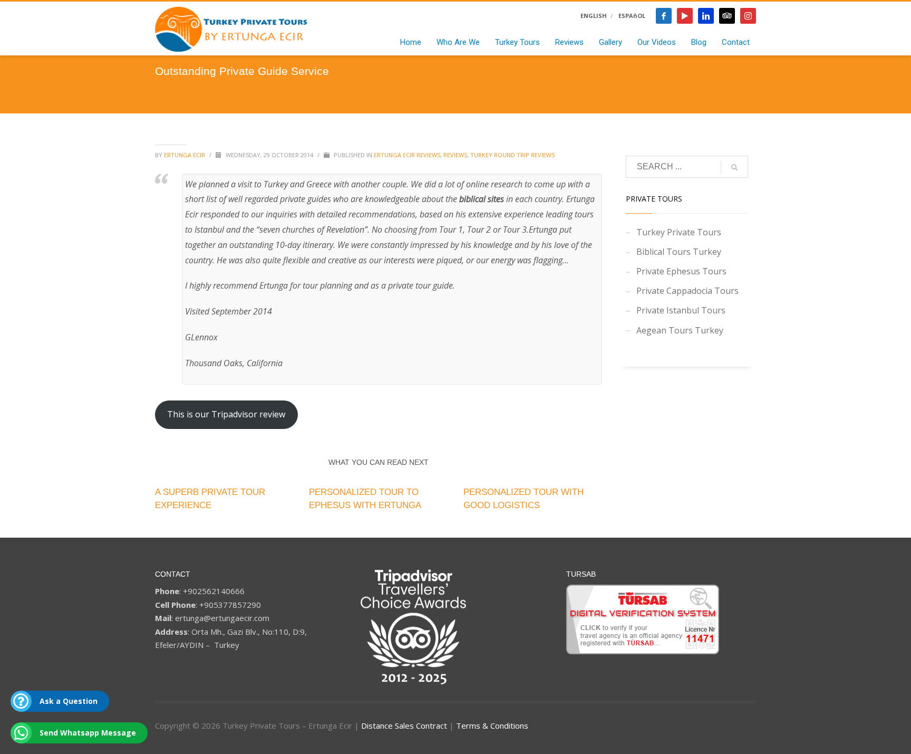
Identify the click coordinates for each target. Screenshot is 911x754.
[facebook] (664, 16)
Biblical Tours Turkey (678, 251)
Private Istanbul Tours (680, 310)
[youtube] (685, 16)
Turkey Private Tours (678, 232)
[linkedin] (706, 16)
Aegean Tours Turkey (679, 330)
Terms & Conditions (492, 725)
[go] (734, 167)
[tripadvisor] (727, 16)
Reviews (455, 155)
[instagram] (748, 16)
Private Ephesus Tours (681, 271)
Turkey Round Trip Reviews (512, 155)
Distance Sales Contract (404, 725)
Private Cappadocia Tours (687, 291)
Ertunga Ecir (185, 155)
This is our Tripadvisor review (226, 414)
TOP (892, 658)
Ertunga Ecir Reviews (407, 155)
